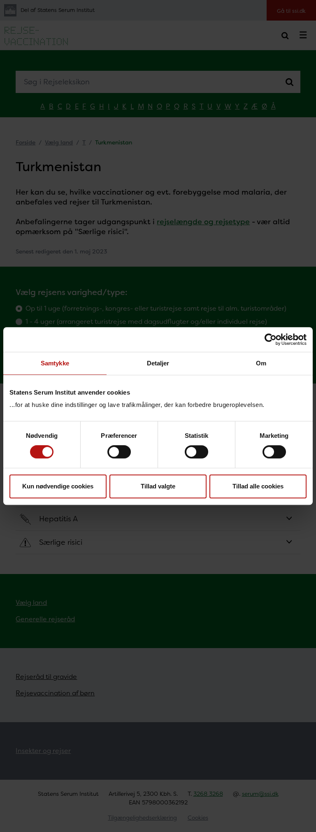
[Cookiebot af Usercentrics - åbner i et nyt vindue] (271, 339)
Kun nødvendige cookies (57, 486)
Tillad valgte (158, 486)
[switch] (119, 451)
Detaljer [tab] (158, 363)
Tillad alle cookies (257, 486)
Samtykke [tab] (55, 363)
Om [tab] (261, 363)
